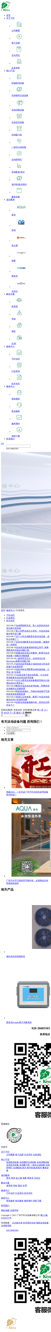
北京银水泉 (17, 1223)
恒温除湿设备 (12, 1162)
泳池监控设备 (12, 1165)
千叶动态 (10, 615)
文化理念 (28, 1155)
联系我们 (10, 439)
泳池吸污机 (24, 1165)
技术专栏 (10, 621)
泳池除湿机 (6, 1225)
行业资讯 (10, 618)
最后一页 (20, 713)
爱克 (8, 1178)
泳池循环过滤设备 (27, 1162)
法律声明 (14, 1210)
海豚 (24, 1178)
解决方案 (10, 294)
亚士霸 (19, 1178)
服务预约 (28, 1201)
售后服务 (19, 1201)
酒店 (20, 1185)
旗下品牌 (19, 1155)
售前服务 (10, 1201)
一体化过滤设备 (37, 1165)
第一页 (40, 710)
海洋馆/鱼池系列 (34, 1168)
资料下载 (37, 1201)
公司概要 (10, 1155)
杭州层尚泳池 (29, 1223)
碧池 (13, 1178)
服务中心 (10, 386)
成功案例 (10, 199)
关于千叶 (10, 18)
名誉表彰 (37, 1155)
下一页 (12, 713)
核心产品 (10, 71)
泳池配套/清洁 (19, 1168)
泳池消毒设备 (43, 1162)
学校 (15, 1185)
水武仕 (37, 1178)
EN (2, 443)
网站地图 (5, 1210)
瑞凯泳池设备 (42, 1223)
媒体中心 (10, 346)
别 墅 (24, 1185)
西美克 (30, 1178)
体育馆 (9, 1185)
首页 (8, 15)
